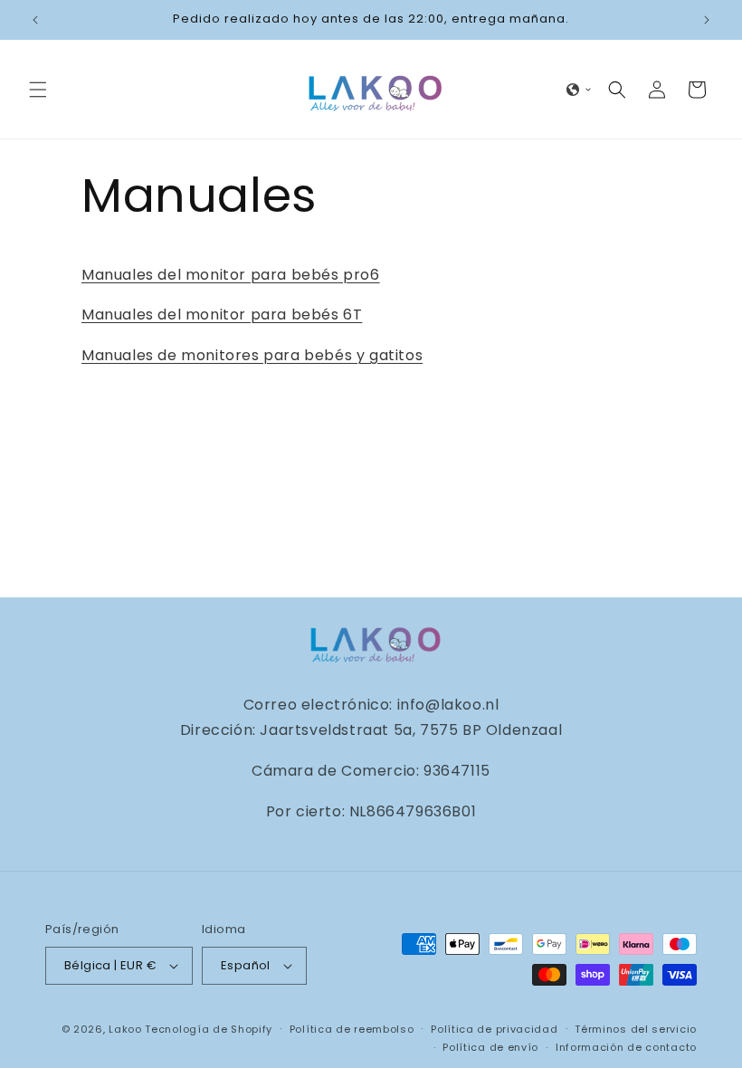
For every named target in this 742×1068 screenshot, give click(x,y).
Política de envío (490, 1047)
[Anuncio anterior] (35, 20)
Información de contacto (626, 1047)
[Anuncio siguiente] (707, 20)
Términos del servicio (636, 1029)
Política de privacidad (494, 1029)
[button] (38, 90)
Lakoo (125, 1029)
